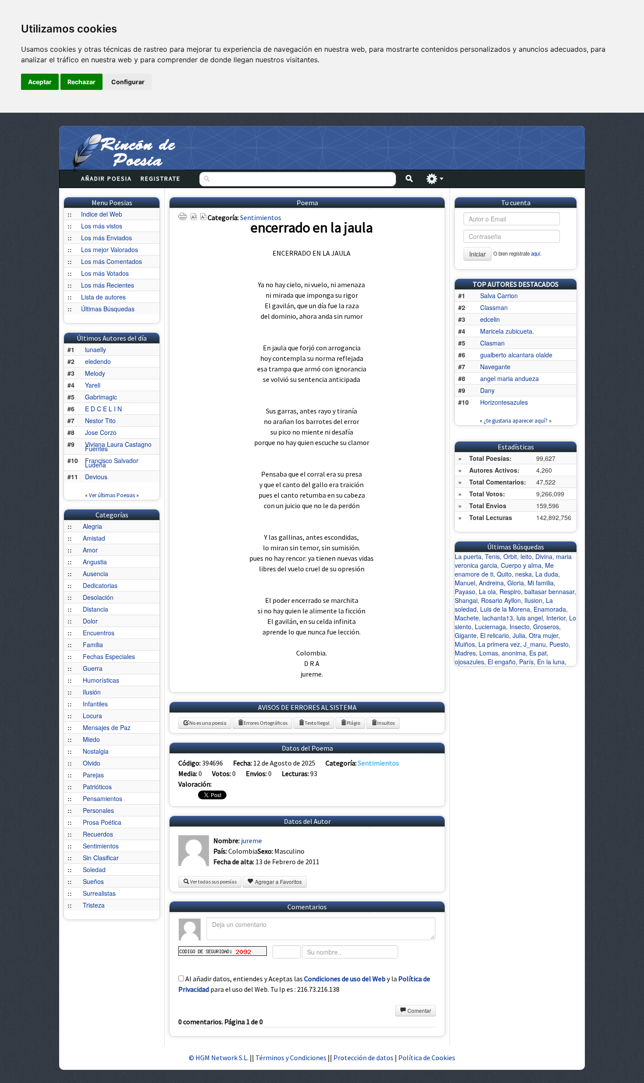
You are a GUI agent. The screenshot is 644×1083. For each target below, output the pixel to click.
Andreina (491, 582)
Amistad (94, 538)
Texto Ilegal (316, 723)
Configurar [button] (128, 82)
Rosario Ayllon (501, 600)
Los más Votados (105, 273)
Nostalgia (96, 751)
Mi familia (540, 582)
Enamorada (550, 609)
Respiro (510, 591)
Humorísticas (101, 680)
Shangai (466, 600)
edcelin (490, 319)
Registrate (160, 178)
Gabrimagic (101, 396)
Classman (494, 307)
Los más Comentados (111, 261)
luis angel (530, 617)
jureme (251, 840)
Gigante (466, 635)
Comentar (418, 1010)
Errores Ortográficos (265, 723)
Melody (95, 373)
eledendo (98, 361)
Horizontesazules (504, 402)
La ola (487, 591)
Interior (556, 617)
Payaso (465, 591)
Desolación (98, 597)
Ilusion (533, 600)
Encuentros (98, 632)
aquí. (536, 253)
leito (526, 556)
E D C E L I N (103, 408)
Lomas (488, 652)
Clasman (492, 342)
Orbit (510, 556)
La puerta (468, 556)
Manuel (465, 582)
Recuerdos (98, 834)
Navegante (495, 366)
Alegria (92, 526)
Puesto (559, 644)
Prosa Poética (102, 822)
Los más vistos (101, 225)
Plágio (353, 723)
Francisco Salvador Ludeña (111, 462)
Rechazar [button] (81, 82)
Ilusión (92, 692)
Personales (98, 810)
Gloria (515, 582)
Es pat (538, 652)
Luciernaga (490, 626)
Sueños (93, 881)
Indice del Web (101, 214)
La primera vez (499, 644)
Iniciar (477, 253)
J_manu (535, 644)
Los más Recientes (107, 285)
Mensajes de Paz (107, 727)
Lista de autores (103, 296)
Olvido (91, 763)
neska (523, 574)
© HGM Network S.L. (218, 1057)
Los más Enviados (106, 237)
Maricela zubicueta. (507, 331)
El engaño (502, 661)
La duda (546, 574)
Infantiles (95, 703)
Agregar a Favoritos (278, 881)
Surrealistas (99, 893)
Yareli (92, 385)
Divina (543, 556)
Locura (92, 715)
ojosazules (469, 661)
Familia (93, 644)
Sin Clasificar (101, 857)
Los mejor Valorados (109, 249)
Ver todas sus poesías (213, 881)
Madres (465, 652)
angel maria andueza (509, 378)
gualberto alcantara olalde (516, 354)
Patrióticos (97, 786)
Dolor (90, 620)
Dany (487, 390)
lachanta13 (497, 617)
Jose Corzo (101, 432)
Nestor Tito (100, 420)
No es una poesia (207, 723)
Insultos (386, 723)
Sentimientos (101, 845)
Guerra (93, 668)
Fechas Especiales (109, 656)
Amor (90, 549)
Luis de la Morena (505, 609)
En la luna (551, 661)
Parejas (93, 774)
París (526, 661)
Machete (467, 617)
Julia (519, 635)
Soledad (94, 869)
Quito (504, 574)
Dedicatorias (100, 585)
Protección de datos (364, 1057)
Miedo (91, 739)
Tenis (492, 556)
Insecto (520, 626)
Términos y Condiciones (290, 1057)
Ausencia (95, 573)
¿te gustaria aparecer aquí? (516, 420)
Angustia (95, 561)
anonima (514, 652)
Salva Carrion (499, 295)
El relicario (494, 635)
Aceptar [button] (40, 82)
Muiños (465, 644)
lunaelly (95, 349)
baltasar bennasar (549, 591)
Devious (96, 476)
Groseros (546, 626)
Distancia (95, 609)
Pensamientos (102, 798)
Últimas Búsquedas (107, 308)
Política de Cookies (426, 1057)
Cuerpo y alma (521, 565)
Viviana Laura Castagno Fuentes (118, 446)
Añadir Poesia (106, 178)
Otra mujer (543, 635)
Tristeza (94, 905)
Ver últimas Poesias (112, 495)
